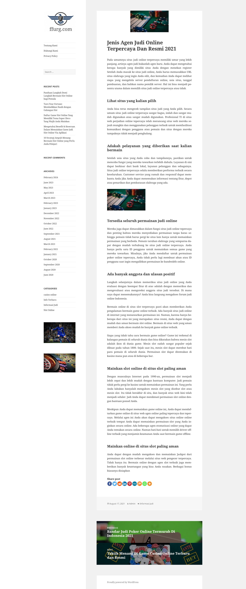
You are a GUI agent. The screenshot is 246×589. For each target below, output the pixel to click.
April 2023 (49, 192)
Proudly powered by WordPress (123, 582)
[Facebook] (109, 483)
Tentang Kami (50, 45)
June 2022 (48, 228)
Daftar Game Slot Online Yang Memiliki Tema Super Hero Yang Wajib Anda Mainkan (58, 118)
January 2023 (50, 208)
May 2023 (48, 187)
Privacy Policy (51, 56)
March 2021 (49, 244)
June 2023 (48, 182)
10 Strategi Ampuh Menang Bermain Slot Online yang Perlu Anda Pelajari (59, 140)
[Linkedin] (124, 483)
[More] (149, 483)
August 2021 (50, 239)
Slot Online (49, 310)
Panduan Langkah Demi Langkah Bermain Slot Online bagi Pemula (58, 95)
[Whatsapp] (144, 483)
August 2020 (50, 269)
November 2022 (51, 218)
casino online (50, 294)
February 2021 (51, 249)
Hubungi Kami (51, 50)
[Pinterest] (129, 483)
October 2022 (50, 223)
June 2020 (48, 274)
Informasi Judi (51, 305)
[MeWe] (134, 483)
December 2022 (51, 213)
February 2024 (51, 177)
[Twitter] (114, 483)
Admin (132, 503)
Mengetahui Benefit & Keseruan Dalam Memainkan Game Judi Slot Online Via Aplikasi (59, 129)
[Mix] (139, 483)
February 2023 (51, 203)
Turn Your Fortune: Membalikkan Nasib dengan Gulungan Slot (57, 107)
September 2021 (52, 233)
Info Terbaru (50, 299)
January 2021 (50, 254)
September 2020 (52, 264)
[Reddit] (119, 483)
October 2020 (50, 259)
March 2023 (49, 198)
